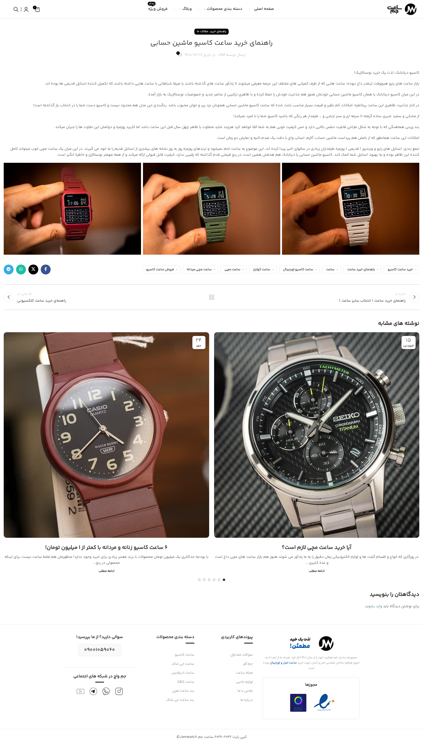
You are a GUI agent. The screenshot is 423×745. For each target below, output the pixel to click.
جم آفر (248, 664)
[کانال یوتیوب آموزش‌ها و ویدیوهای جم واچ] (80, 691)
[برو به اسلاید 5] (204, 580)
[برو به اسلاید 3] (214, 580)
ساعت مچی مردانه (199, 269)
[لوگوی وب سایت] (400, 9)
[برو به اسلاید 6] (199, 580)
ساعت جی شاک (183, 664)
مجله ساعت (244, 673)
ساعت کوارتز (261, 269)
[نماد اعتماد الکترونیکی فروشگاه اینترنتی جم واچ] (324, 703)
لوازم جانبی (244, 682)
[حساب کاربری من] (26, 9)
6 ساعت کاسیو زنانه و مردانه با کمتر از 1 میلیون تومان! (106, 547)
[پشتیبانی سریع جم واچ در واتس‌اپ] (106, 691)
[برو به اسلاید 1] (224, 580)
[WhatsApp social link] (21, 269)
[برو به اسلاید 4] (209, 580)
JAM (221, 55)
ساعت (330, 269)
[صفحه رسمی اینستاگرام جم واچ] (119, 691)
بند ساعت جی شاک (180, 700)
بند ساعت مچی (183, 691)
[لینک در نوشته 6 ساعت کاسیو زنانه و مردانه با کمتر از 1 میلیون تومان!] (106, 435)
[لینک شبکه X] (33, 269)
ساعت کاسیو (184, 655)
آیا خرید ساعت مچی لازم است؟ (316, 547)
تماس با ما (245, 691)
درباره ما (247, 700)
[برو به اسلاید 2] (219, 580)
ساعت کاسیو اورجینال (298, 269)
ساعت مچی (232, 269)
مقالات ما (202, 31)
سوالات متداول (241, 655)
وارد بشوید (373, 606)
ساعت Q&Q (185, 682)
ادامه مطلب (316, 571)
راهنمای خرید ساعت (361, 269)
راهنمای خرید (218, 31)
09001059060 (99, 649)
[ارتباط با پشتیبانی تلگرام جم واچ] (93, 691)
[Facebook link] (46, 269)
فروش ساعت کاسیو (160, 269)
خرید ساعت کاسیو (400, 269)
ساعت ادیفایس (182, 673)
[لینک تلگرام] (9, 269)
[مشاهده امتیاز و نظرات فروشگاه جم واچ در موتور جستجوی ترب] (298, 703)
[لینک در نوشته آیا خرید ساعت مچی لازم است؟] (317, 435)
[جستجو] (16, 9)
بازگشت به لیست (211, 297)
